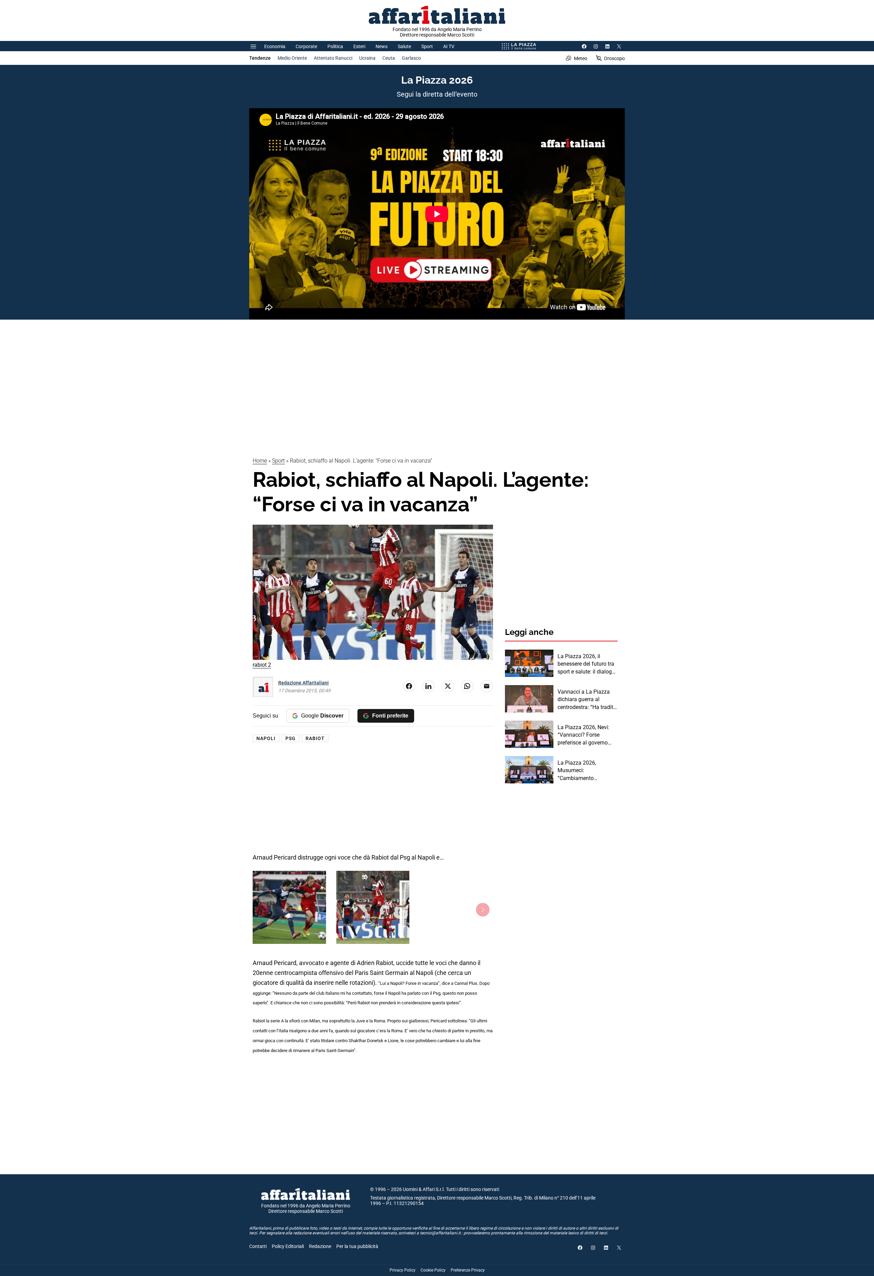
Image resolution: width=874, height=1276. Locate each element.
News (381, 46)
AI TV (448, 46)
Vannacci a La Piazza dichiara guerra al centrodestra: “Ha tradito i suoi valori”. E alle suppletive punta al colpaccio (587, 700)
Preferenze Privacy (468, 1270)
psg (290, 738)
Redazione (320, 1246)
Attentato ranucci (333, 58)
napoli (266, 738)
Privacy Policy (402, 1270)
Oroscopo (614, 58)
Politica (335, 46)
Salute (404, 46)
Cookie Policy (433, 1270)
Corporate (306, 46)
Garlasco (411, 58)
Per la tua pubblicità (357, 1246)
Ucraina (367, 58)
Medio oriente (292, 58)
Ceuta (388, 58)
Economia (274, 46)
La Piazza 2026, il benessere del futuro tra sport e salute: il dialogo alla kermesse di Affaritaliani (586, 664)
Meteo (580, 58)
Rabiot (315, 738)
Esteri (359, 46)
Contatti (258, 1246)
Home (260, 460)
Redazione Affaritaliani (303, 682)
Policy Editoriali (288, 1246)
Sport (427, 46)
